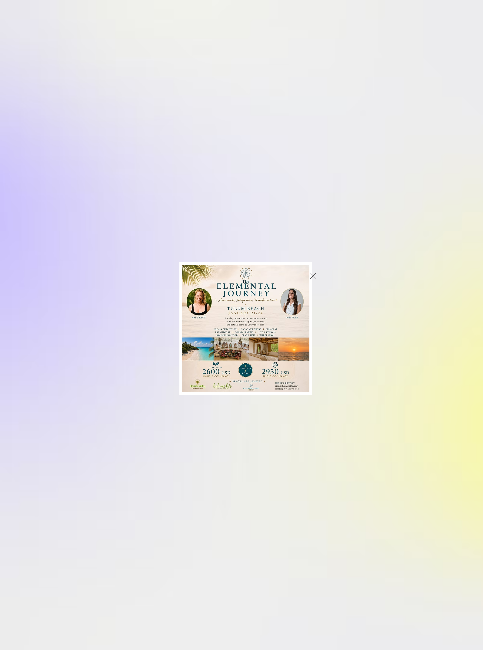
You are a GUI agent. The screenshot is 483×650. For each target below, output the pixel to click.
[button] (313, 275)
